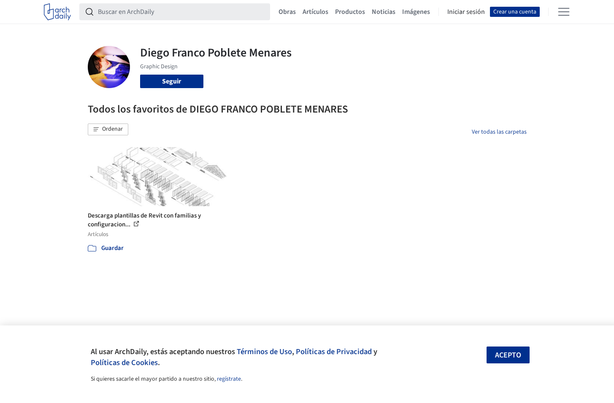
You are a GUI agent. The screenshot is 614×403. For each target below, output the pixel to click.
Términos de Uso (264, 351)
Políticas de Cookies (124, 362)
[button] (108, 129)
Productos (350, 11)
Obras (287, 11)
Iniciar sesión (466, 11)
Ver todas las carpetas (499, 132)
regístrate (229, 379)
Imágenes (416, 11)
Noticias (383, 11)
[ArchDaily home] (57, 11)
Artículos (315, 11)
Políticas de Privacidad (334, 351)
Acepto (508, 355)
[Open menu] (564, 12)
